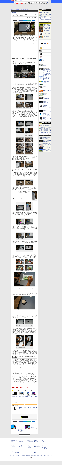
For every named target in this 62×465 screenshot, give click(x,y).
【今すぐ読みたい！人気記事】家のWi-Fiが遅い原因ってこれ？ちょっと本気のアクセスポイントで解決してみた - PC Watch (45, 20)
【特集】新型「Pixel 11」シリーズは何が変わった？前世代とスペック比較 (47, 144)
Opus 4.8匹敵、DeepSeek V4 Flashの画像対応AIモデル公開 (47, 78)
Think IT (12, 441)
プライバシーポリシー (33, 455)
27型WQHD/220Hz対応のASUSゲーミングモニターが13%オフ (47, 51)
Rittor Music (28, 440)
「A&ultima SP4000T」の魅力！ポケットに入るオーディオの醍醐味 (47, 31)
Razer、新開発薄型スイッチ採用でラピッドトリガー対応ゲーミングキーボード (47, 103)
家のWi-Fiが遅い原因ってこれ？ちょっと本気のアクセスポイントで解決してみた (47, 70)
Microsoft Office (45, 3)
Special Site (42, 22)
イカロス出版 (35, 440)
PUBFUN (43, 445)
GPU (39, 3)
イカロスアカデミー (37, 446)
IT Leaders (12, 445)
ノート (15, 387)
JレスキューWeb (37, 445)
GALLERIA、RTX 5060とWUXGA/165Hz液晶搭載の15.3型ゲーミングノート (46, 115)
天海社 (43, 441)
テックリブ (35, 451)
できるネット (12, 451)
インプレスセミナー (21, 445)
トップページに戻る (24, 435)
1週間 (46, 10)
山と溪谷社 (28, 446)
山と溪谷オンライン (30, 447)
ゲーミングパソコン (30, 3)
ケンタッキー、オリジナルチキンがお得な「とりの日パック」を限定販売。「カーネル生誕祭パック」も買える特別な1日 (45, 129)
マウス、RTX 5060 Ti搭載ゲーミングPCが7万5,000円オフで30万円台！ (47, 34)
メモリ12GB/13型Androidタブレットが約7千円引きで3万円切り (47, 60)
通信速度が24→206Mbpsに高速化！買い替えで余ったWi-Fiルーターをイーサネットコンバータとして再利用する (45, 15)
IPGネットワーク (44, 447)
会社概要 (38, 455)
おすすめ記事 (42, 135)
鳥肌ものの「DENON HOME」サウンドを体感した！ (46, 25)
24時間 (43, 10)
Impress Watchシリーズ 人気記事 (45, 122)
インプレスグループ (42, 455)
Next (36, 394)
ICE (42, 440)
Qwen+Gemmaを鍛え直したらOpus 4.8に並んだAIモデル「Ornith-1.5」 (47, 99)
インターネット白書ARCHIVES (15, 452)
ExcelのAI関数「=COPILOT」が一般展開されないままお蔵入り (47, 95)
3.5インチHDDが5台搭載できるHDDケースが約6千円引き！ (47, 54)
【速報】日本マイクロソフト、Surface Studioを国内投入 (34, 427)
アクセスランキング (43, 9)
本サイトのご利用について (13, 455)
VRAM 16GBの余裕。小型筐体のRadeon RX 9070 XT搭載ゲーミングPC (47, 108)
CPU (41, 3)
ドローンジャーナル (13, 446)
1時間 (40, 10)
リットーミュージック (30, 441)
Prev (13, 394)
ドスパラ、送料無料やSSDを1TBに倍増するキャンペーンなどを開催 (47, 81)
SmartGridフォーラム (21, 441)
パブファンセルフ (45, 446)
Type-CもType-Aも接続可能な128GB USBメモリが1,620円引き (47, 57)
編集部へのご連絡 (28, 455)
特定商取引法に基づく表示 (49, 455)
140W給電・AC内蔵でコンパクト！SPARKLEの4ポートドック (47, 88)
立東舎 (28, 445)
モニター (26, 3)
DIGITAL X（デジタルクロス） (22, 446)
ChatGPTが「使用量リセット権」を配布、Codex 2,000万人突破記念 (47, 74)
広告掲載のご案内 (23, 455)
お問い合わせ (18, 455)
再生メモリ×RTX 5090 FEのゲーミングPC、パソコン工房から (47, 119)
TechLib (36, 452)
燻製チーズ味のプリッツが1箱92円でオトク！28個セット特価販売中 (46, 48)
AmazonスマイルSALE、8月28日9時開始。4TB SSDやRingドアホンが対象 (47, 91)
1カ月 (50, 10)
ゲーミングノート (36, 3)
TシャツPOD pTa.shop (45, 448)
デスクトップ (21, 387)
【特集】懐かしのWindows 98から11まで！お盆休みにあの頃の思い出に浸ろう (47, 150)
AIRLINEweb (36, 441)
